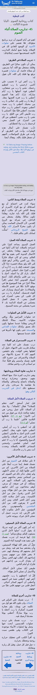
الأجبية (11, 675)
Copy (15, 689)
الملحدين (31, 506)
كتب (27, 677)
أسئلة (8, 675)
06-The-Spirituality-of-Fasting (19, 8)
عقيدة (33, 677)
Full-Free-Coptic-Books (12, 6)
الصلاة (30, 603)
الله (9, 226)
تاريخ (30, 677)
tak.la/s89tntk (18, 691)
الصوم (14, 461)
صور (4, 677)
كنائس (19, 677)
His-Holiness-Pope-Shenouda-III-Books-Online (27, 6)
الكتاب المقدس (31, 675)
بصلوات (12, 70)
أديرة (16, 677)
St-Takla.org (3, 6)
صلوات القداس (9, 326)
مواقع (18, 679)
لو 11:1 (24, 422)
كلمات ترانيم (11, 677)
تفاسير (23, 675)
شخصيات (23, 677)
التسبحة (30, 330)
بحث (26, 675)
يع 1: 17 (16, 416)
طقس (5, 675)
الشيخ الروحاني (19, 230)
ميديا (7, 677)
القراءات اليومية (17, 675)
